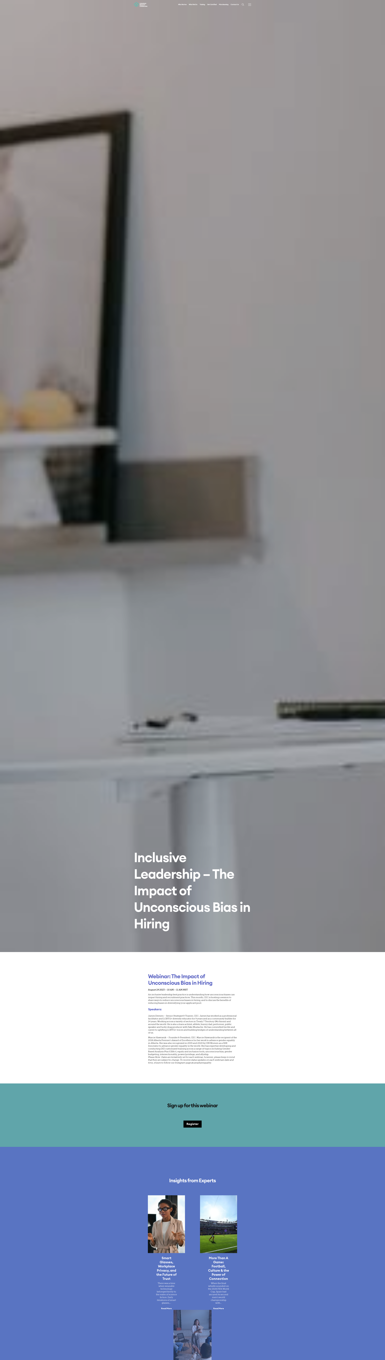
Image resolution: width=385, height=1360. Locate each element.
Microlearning (223, 4)
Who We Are (182, 4)
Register (192, 1124)
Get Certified (212, 4)
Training (202, 4)
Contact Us (235, 4)
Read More (166, 1309)
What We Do (193, 4)
